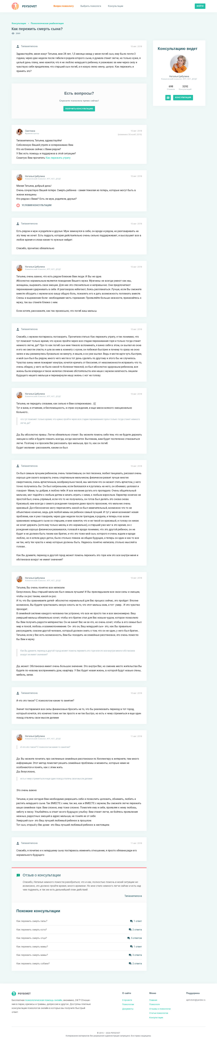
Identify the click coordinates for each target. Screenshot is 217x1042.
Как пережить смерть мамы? (32, 946)
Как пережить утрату (58, 157)
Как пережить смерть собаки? (33, 963)
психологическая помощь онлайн (43, 1000)
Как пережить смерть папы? (31, 921)
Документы (127, 1009)
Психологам (128, 1004)
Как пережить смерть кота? (31, 929)
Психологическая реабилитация (47, 23)
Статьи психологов (158, 1013)
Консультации (19, 23)
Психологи (154, 1004)
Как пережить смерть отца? (31, 938)
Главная (153, 1000)
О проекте (127, 1000)
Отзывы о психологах (160, 1009)
